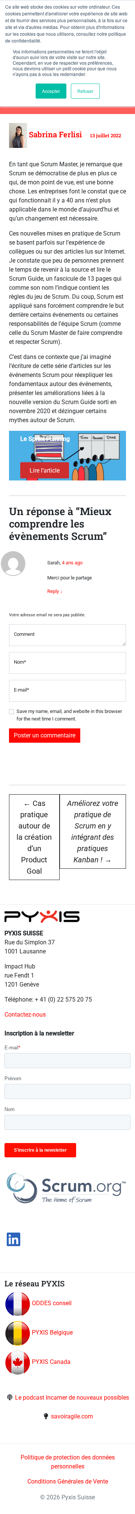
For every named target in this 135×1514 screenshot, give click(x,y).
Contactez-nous (25, 1014)
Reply (55, 591)
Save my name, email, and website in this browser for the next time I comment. (69, 715)
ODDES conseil (52, 1303)
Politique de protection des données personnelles (68, 1462)
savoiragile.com (72, 1416)
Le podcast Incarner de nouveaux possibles (72, 1397)
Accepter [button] (51, 91)
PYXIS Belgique (52, 1332)
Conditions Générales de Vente (67, 1481)
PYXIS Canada (51, 1361)
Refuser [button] (85, 91)
